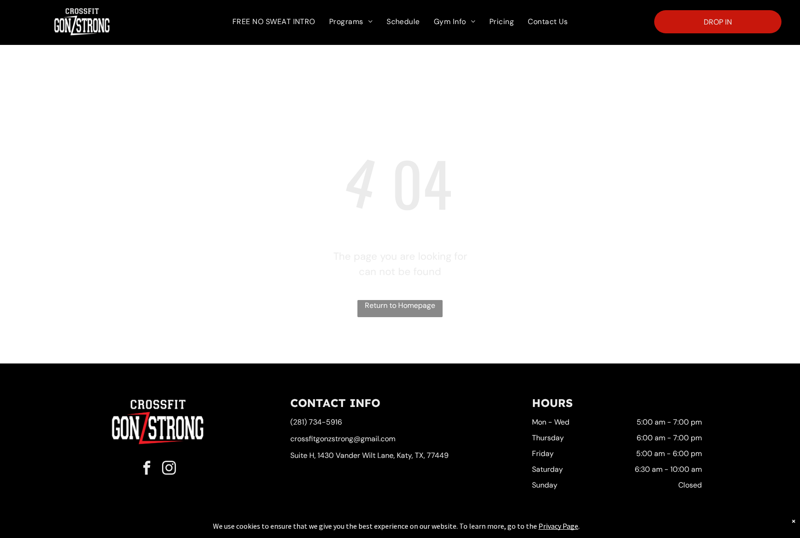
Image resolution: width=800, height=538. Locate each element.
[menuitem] (273, 21)
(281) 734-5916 (316, 422)
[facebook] (146, 468)
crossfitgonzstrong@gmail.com (342, 439)
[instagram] (169, 468)
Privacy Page (558, 526)
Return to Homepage (400, 305)
